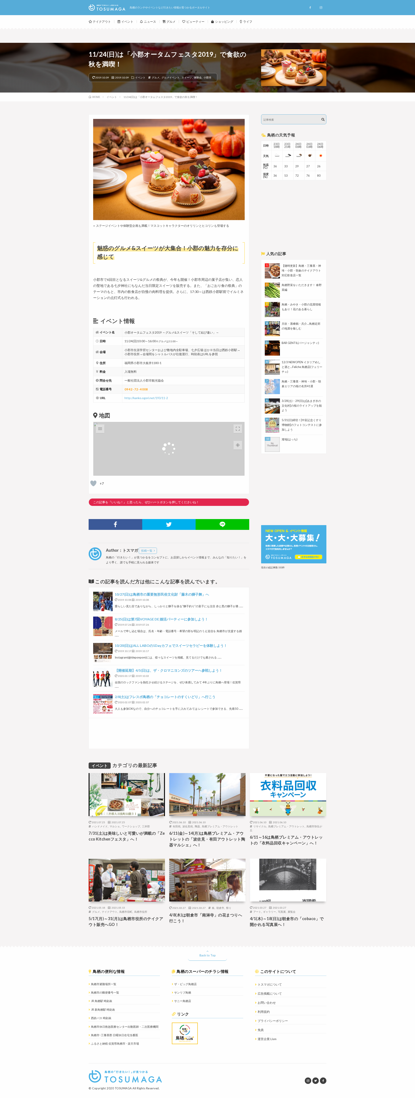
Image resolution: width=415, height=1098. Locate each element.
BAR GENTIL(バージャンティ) (300, 343)
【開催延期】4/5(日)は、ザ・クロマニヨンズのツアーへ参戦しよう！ (168, 670)
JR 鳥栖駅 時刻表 (101, 1001)
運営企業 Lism (267, 1039)
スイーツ (187, 77)
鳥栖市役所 (140, 911)
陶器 (197, 826)
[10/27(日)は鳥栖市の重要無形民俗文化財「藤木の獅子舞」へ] (103, 601)
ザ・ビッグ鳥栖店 (185, 984)
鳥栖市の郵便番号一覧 (105, 992)
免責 (261, 1030)
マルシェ (115, 826)
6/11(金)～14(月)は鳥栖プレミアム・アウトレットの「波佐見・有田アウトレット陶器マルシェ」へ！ (207, 839)
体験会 (198, 77)
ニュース (150, 21)
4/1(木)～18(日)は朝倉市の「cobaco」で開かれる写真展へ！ (287, 921)
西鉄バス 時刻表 (101, 1018)
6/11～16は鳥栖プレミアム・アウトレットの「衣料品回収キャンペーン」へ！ (286, 840)
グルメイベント (170, 77)
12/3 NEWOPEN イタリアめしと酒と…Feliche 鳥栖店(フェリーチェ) (302, 366)
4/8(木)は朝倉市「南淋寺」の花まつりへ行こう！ (205, 918)
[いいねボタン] (93, 483)
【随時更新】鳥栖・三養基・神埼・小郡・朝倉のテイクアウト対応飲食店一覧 (301, 270)
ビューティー (195, 21)
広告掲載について (270, 993)
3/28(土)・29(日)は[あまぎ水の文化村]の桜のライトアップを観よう (302, 405)
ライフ (247, 21)
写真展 (282, 911)
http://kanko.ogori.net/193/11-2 (146, 398)
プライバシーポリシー (273, 1021)
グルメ (171, 21)
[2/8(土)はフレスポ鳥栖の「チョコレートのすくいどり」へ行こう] (103, 704)
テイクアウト (102, 21)
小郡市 (207, 77)
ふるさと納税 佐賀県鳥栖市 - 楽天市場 (115, 1043)
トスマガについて (270, 984)
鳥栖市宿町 (125, 911)
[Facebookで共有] (115, 524)
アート (257, 911)
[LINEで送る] (222, 524)
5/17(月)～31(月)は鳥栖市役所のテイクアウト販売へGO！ (126, 921)
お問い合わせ (267, 1002)
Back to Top (208, 955)
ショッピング (224, 21)
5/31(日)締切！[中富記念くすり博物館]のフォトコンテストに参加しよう (302, 424)
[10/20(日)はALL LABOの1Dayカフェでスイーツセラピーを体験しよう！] (103, 652)
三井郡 (146, 826)
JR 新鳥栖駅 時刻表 (103, 1009)
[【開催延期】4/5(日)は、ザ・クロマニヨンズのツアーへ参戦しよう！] (103, 677)
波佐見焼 (187, 826)
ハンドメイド (100, 826)
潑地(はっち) (289, 439)
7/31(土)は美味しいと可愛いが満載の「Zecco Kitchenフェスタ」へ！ (127, 836)
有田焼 (176, 826)
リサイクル (259, 826)
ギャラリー (269, 911)
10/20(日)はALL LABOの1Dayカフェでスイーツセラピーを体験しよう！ (171, 645)
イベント (127, 21)
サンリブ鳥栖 (182, 992)
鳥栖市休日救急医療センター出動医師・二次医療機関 (124, 1026)
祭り (228, 907)
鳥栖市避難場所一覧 (103, 984)
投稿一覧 (146, 550)
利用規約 (264, 1011)
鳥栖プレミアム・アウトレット (220, 826)
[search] (323, 120)
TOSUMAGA (123, 1088)
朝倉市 (220, 907)
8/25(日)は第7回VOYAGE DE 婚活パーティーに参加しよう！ (161, 619)
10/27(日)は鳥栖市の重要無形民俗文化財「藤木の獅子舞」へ (162, 594)
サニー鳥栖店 (182, 1001)
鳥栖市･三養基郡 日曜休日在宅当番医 (114, 1035)
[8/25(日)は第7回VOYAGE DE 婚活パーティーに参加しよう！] (103, 626)
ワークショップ (131, 826)
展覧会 (291, 911)
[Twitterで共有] (169, 524)
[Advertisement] (169, 733)
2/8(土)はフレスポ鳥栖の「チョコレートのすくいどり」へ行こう (165, 697)
